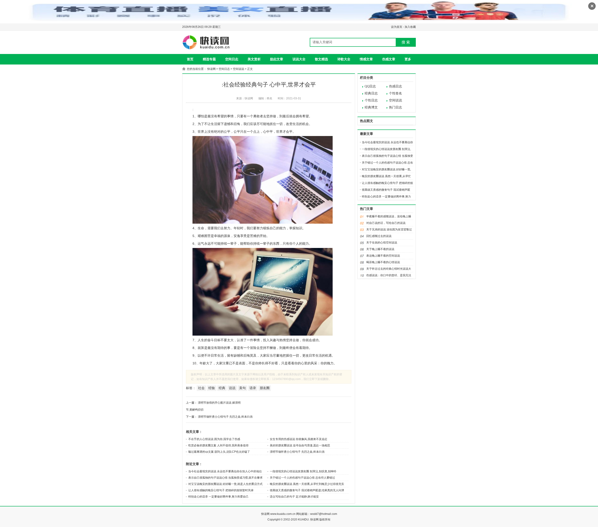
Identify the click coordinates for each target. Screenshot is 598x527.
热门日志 (395, 107)
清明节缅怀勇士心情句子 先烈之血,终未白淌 (225, 416)
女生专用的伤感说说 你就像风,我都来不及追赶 (298, 439)
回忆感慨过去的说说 (379, 236)
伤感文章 (388, 59)
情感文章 (366, 59)
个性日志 (371, 100)
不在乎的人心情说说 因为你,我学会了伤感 (214, 439)
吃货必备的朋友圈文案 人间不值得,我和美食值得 (218, 445)
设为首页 (396, 27)
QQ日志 (370, 86)
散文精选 (321, 59)
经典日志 (371, 93)
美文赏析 (254, 59)
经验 (211, 388)
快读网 (211, 69)
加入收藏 (410, 27)
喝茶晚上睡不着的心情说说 (383, 262)
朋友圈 (265, 388)
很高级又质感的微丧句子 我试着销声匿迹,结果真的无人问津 (307, 490)
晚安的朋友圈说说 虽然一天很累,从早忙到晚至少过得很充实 (307, 484)
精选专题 (209, 59)
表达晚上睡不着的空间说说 (383, 255)
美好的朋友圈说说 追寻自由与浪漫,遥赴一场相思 (300, 445)
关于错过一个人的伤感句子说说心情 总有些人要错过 (302, 477)
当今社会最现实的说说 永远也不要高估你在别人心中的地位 (225, 471)
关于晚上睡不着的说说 (380, 249)
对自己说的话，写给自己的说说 (386, 223)
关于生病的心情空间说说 (381, 242)
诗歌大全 (343, 59)
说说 (232, 388)
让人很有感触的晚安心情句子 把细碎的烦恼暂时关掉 (220, 490)
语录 (252, 388)
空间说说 (238, 69)
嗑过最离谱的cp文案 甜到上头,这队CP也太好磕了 (219, 451)
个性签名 (395, 93)
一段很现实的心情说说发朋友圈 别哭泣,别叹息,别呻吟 (303, 471)
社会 (201, 388)
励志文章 (276, 59)
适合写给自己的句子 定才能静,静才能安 (294, 496)
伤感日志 (395, 86)
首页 (190, 59)
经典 (222, 388)
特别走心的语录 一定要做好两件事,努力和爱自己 (218, 496)
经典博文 (371, 107)
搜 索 (406, 42)
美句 (242, 388)
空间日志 (231, 59)
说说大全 (299, 59)
